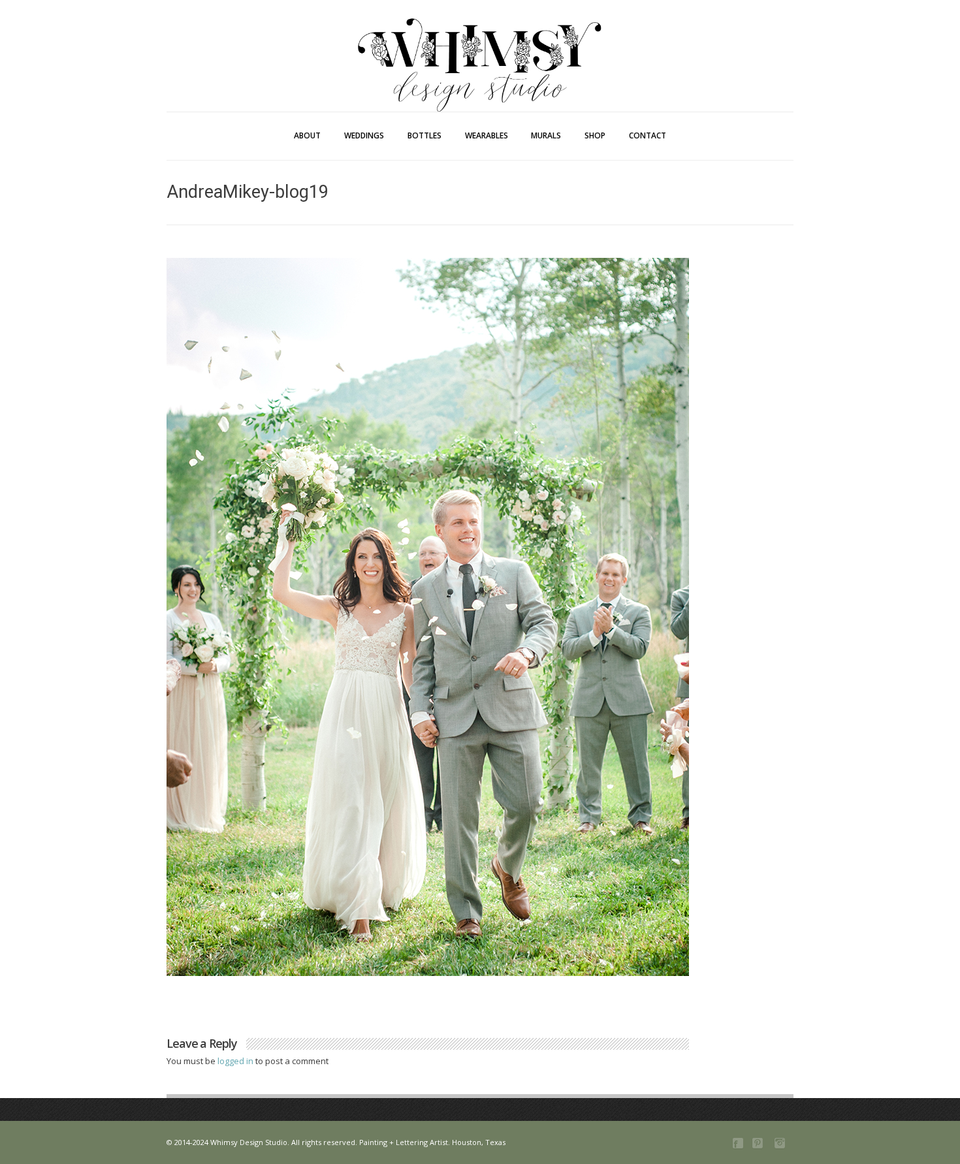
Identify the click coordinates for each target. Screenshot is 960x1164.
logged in (236, 1061)
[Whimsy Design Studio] (480, 38)
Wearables (486, 135)
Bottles (424, 135)
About (307, 135)
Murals (546, 135)
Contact (647, 135)
